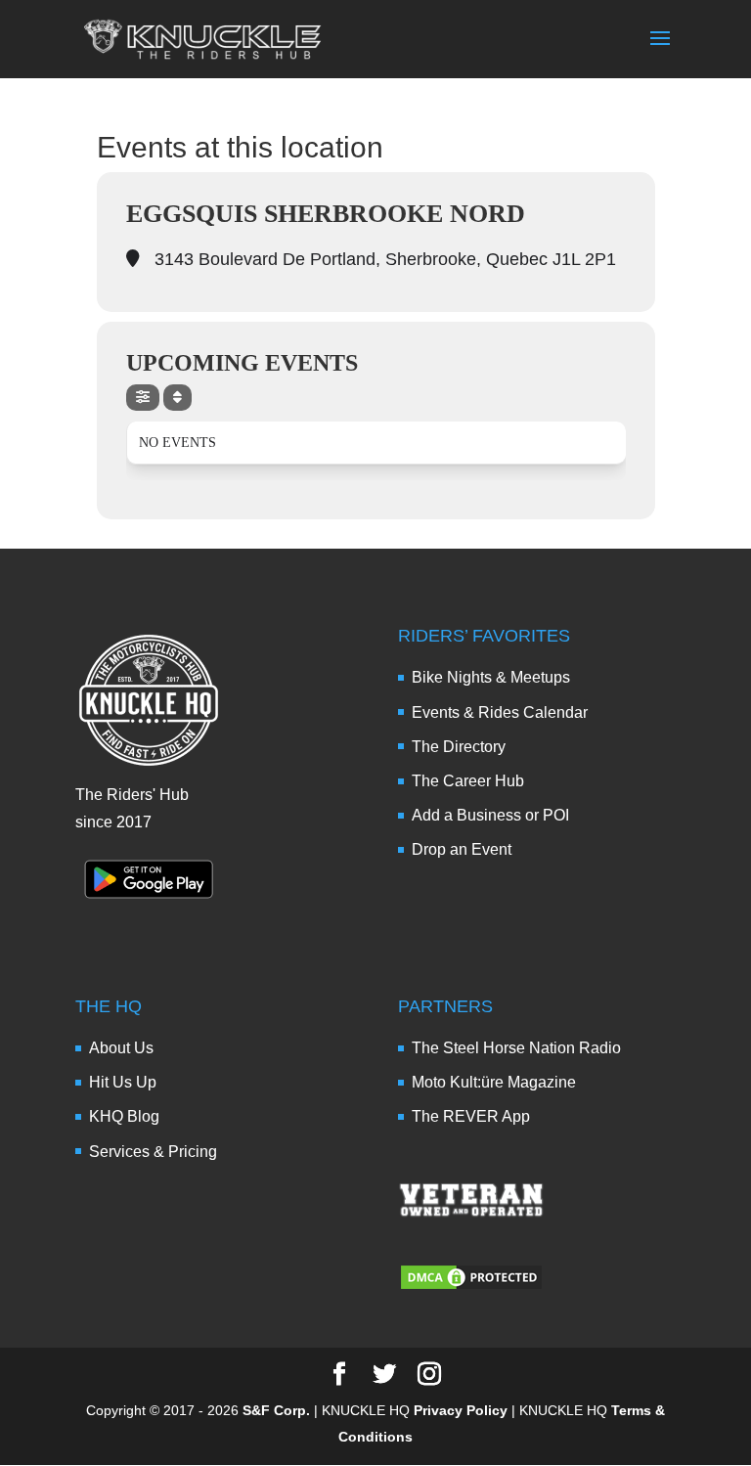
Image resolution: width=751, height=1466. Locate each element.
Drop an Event (461, 849)
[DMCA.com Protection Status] (471, 1286)
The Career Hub (468, 781)
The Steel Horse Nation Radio (516, 1048)
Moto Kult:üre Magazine (494, 1082)
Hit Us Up (122, 1082)
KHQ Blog (124, 1116)
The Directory (459, 746)
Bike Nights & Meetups (491, 677)
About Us (121, 1048)
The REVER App (471, 1116)
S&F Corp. (276, 1410)
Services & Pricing (153, 1151)
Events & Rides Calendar (500, 712)
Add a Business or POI (490, 815)
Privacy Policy (461, 1410)
